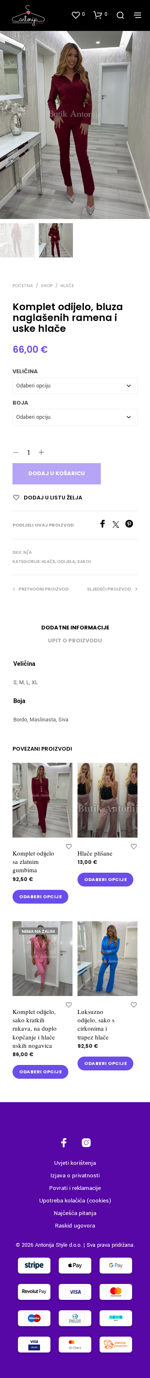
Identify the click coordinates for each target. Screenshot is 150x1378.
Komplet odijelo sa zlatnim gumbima (33, 861)
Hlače (67, 286)
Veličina (25, 371)
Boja (20, 403)
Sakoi (84, 561)
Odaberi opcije (40, 896)
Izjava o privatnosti (75, 1175)
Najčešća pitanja (75, 1213)
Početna (22, 286)
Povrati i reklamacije (75, 1188)
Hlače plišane (95, 853)
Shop (46, 286)
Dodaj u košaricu (56, 473)
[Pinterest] (131, 526)
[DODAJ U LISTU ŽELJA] (68, 846)
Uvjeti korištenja (75, 1163)
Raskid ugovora (75, 1226)
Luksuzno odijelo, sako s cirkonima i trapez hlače (96, 1024)
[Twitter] (118, 526)
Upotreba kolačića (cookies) (75, 1201)
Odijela (66, 561)
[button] (78, 14)
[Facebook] (105, 526)
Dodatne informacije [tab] (75, 628)
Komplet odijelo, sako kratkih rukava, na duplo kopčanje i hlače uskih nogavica (34, 1028)
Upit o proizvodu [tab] (75, 640)
